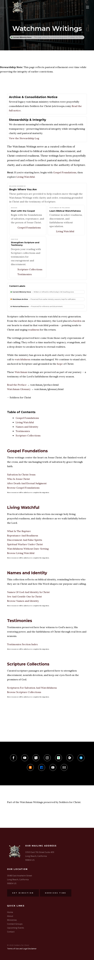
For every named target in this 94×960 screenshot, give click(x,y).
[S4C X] (36, 757)
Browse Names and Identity (23, 600)
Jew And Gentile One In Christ (24, 596)
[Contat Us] (64, 767)
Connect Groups (15, 923)
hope (60, 363)
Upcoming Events (15, 927)
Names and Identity (27, 426)
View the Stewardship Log (24, 138)
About (10, 916)
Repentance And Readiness (22, 535)
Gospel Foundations (64, 172)
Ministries (12, 920)
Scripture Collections (30, 269)
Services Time (55, 893)
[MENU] (87, 7)
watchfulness (22, 359)
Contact (10, 931)
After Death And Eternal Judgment (27, 483)
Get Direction (23, 893)
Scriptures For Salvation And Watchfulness (32, 687)
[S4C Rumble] (69, 757)
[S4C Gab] (58, 757)
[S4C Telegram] (81, 757)
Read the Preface (17, 384)
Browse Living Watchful (20, 553)
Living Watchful (26, 176)
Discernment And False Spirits (24, 539)
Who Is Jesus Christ (18, 478)
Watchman (21, 372)
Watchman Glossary (19, 389)
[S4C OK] (30, 767)
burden (77, 320)
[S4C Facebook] (13, 757)
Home (10, 912)
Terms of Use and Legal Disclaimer (22, 948)
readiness (33, 329)
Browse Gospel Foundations (23, 487)
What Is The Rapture (19, 531)
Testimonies (25, 274)
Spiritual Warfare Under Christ (25, 544)
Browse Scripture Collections (24, 692)
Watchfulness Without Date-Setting (28, 548)
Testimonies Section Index (22, 644)
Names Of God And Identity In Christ (28, 592)
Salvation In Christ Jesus (21, 474)
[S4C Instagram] (47, 757)
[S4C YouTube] (24, 757)
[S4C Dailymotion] (41, 767)
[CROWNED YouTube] (52, 767)
